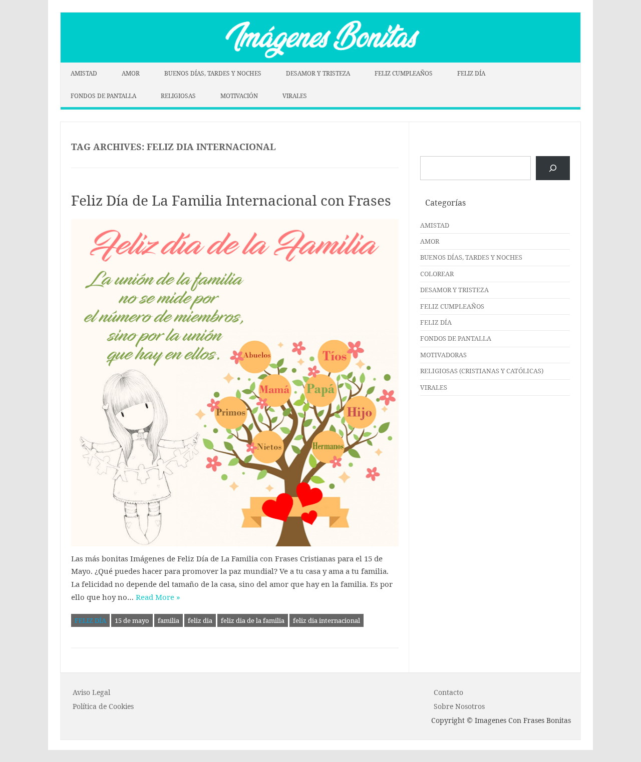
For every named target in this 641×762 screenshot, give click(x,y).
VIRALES (294, 96)
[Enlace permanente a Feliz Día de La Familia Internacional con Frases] (235, 382)
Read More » (158, 597)
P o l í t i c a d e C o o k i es (103, 706)
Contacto (448, 692)
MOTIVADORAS (443, 354)
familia (168, 620)
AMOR (131, 73)
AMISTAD (84, 73)
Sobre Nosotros (459, 706)
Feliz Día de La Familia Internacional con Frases (231, 200)
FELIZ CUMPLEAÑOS (404, 73)
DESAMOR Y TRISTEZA (318, 73)
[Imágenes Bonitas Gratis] (320, 60)
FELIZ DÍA (471, 73)
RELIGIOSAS (178, 96)
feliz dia (200, 620)
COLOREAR (437, 273)
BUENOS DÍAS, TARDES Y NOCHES (212, 73)
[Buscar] (553, 168)
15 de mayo (132, 620)
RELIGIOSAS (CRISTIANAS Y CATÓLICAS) (481, 370)
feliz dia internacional (326, 620)
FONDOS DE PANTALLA (103, 96)
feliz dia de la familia (252, 620)
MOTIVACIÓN (239, 96)
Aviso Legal (91, 692)
